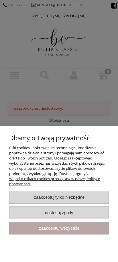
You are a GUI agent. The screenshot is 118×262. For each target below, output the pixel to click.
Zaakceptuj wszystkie (59, 228)
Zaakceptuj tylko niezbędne (59, 197)
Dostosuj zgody (59, 212)
